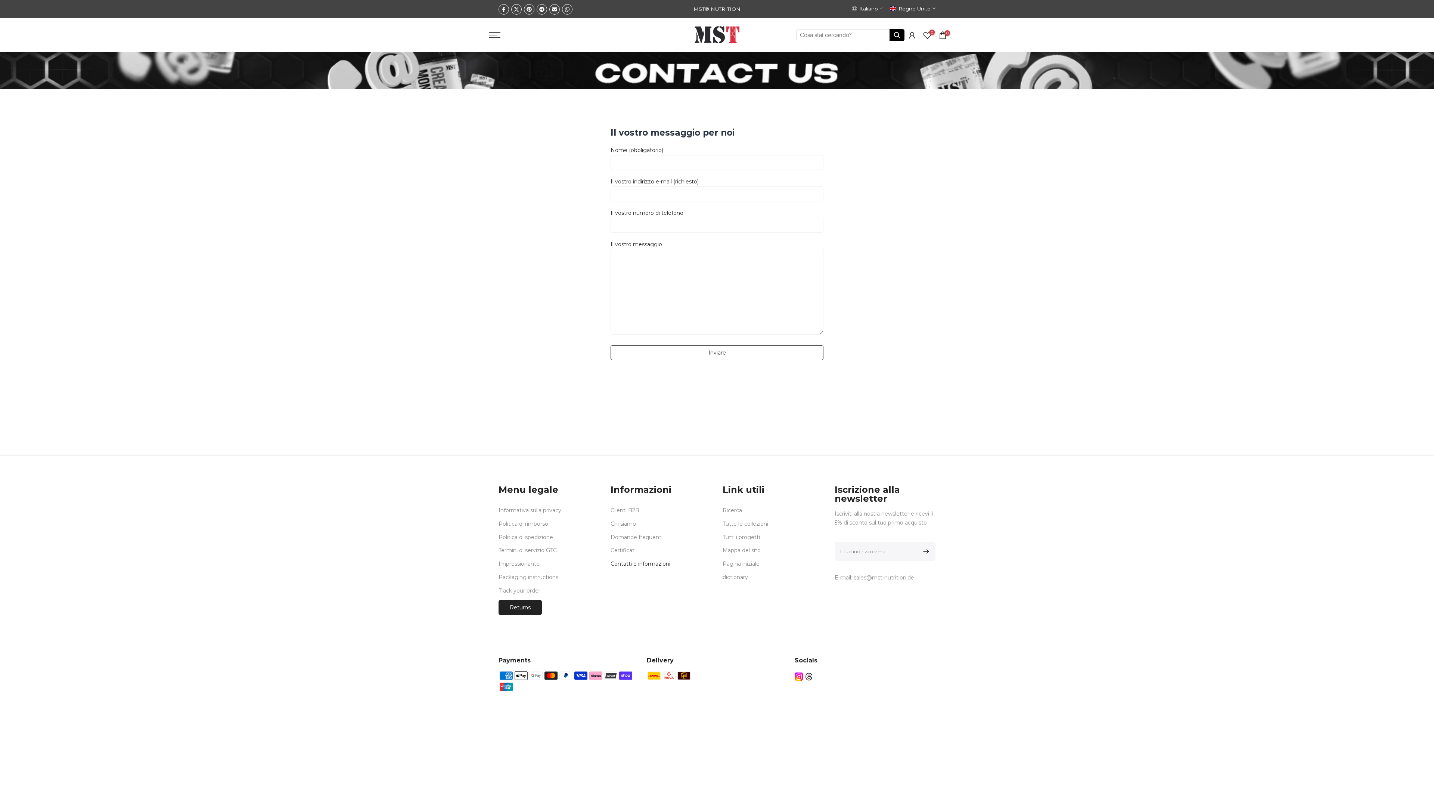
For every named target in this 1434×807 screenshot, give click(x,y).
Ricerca (732, 510)
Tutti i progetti (741, 537)
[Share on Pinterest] (529, 9)
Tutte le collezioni (745, 523)
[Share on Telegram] (542, 9)
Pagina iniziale (741, 563)
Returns (520, 607)
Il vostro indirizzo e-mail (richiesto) (655, 181)
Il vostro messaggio (636, 244)
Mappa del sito (742, 550)
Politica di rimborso (523, 523)
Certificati (623, 550)
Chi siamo (623, 523)
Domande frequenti (636, 537)
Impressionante (519, 563)
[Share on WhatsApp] (567, 9)
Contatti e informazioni (640, 563)
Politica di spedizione (526, 537)
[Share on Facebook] (504, 9)
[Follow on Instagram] (799, 676)
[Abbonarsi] (924, 551)
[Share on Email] (554, 9)
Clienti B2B (625, 510)
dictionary (735, 577)
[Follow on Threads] (809, 676)
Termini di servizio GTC (528, 550)
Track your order (519, 590)
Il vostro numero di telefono (647, 213)
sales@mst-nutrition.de (884, 577)
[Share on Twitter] (516, 9)
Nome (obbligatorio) (637, 150)
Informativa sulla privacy (530, 510)
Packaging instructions (528, 577)
